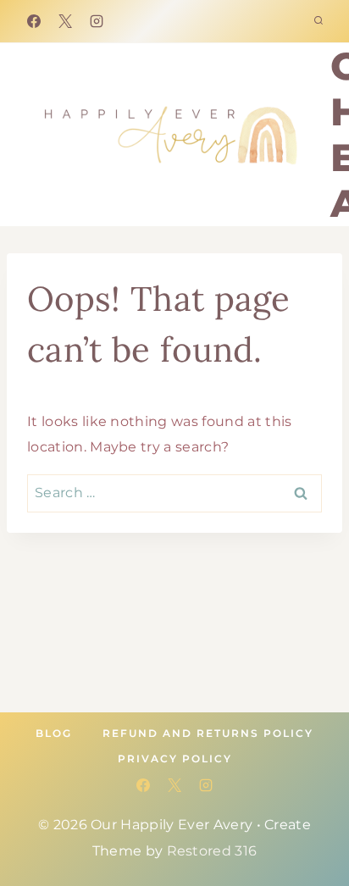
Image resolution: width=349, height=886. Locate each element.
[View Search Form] (318, 21)
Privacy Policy (175, 758)
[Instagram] (96, 21)
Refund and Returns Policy (207, 733)
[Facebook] (33, 21)
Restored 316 (212, 851)
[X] (65, 21)
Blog (54, 733)
